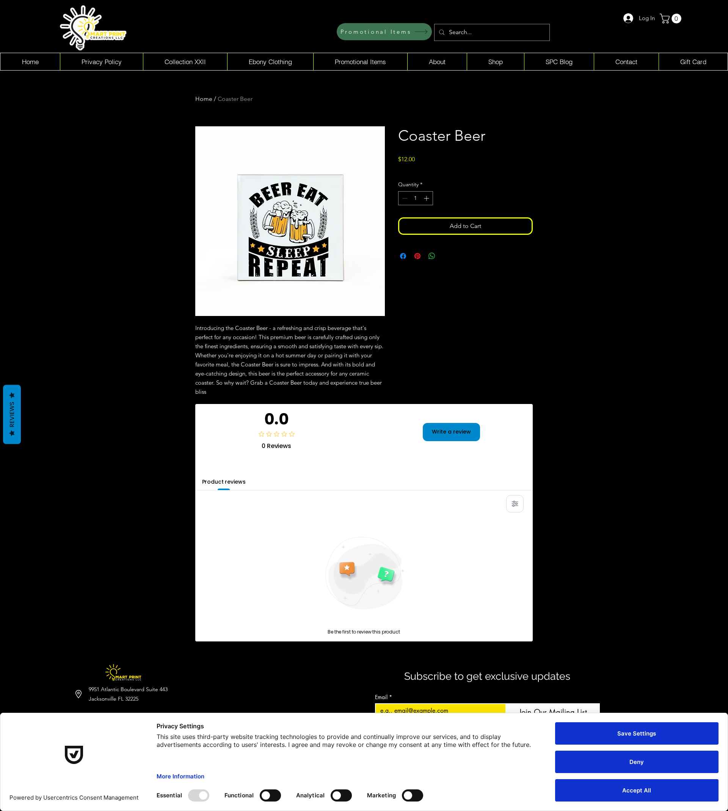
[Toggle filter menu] (515, 503)
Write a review (451, 431)
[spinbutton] (415, 198)
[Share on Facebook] (403, 256)
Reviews (12, 415)
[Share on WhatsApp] (431, 256)
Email (383, 697)
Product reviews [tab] (224, 482)
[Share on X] (446, 256)
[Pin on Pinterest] (417, 256)
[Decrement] (404, 198)
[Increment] (427, 198)
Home (203, 98)
